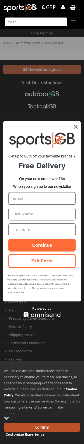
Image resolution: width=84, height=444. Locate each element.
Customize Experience (25, 434)
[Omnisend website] (42, 312)
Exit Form (42, 260)
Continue (42, 245)
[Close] (75, 127)
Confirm (42, 427)
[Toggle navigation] (73, 22)
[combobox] (36, 23)
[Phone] (35, 8)
